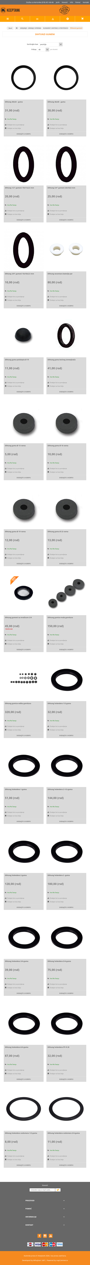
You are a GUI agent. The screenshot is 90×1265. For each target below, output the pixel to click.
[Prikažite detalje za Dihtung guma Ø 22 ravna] (66, 507)
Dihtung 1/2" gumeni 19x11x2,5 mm (19, 188)
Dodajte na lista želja (14, 128)
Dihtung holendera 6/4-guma (16, 1047)
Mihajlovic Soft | (39, 1260)
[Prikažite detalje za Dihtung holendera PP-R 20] (66, 1023)
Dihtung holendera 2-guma (16, 875)
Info (71, 2)
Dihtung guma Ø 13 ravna (15, 445)
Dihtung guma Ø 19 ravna (15, 531)
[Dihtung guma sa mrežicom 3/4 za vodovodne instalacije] (24, 593)
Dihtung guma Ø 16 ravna (58, 445)
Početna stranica (17, 28)
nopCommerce (62, 1260)
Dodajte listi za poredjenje (15, 125)
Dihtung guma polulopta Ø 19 (17, 360)
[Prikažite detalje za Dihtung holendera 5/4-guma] (66, 937)
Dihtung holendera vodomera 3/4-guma (64, 1133)
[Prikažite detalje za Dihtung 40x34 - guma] (24, 78)
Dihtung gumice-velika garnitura (18, 703)
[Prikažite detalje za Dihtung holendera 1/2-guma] (66, 679)
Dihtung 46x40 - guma (56, 102)
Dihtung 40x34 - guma (14, 102)
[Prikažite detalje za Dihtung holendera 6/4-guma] (24, 1023)
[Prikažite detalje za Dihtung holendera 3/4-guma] (24, 937)
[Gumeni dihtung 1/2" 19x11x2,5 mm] (24, 164)
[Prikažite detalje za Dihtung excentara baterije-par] (66, 249)
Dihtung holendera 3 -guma (59, 875)
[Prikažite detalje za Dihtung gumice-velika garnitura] (24, 679)
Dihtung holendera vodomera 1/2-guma (21, 1133)
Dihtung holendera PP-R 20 (58, 1047)
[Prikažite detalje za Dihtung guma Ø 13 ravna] (24, 421)
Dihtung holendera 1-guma (16, 789)
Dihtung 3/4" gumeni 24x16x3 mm (61, 188)
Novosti (65, 2)
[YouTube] (50, 1236)
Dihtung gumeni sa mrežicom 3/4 (18, 617)
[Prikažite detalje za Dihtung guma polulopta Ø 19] (24, 335)
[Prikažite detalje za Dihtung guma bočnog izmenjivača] (66, 335)
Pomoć (78, 2)
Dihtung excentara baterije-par (60, 274)
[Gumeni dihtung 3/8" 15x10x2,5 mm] (24, 249)
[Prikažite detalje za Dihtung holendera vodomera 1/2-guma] (24, 1109)
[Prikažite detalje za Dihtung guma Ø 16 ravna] (66, 421)
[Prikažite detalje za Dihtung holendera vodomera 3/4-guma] (66, 1109)
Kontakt (86, 2)
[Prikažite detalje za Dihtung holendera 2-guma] (24, 851)
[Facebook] (39, 1236)
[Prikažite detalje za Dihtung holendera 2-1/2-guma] (66, 765)
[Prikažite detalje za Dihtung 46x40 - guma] (66, 78)
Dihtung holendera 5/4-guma (59, 961)
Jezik (57, 2)
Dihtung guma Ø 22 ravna (58, 531)
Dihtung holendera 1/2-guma (59, 703)
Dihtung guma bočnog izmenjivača (61, 360)
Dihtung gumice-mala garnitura (60, 617)
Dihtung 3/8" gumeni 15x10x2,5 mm (19, 274)
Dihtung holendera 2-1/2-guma (60, 789)
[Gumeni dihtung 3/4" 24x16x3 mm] (66, 164)
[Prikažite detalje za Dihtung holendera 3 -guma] (66, 851)
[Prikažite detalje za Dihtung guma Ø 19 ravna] (24, 507)
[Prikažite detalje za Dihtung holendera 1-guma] (24, 765)
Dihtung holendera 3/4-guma (16, 961)
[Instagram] (45, 1236)
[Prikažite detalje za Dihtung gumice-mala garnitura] (66, 593)
